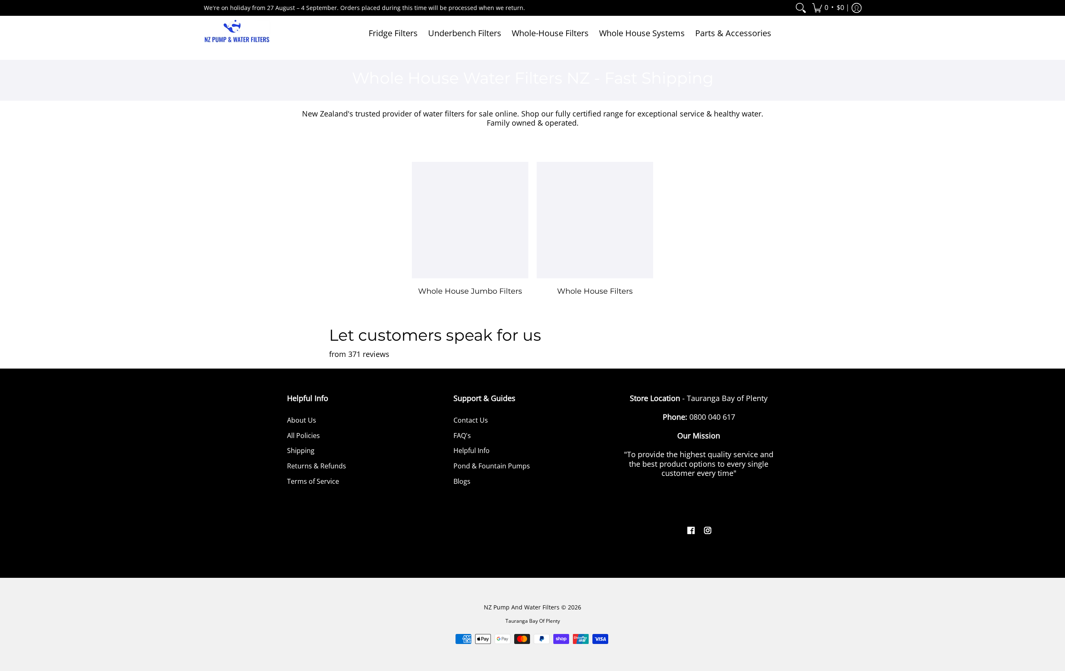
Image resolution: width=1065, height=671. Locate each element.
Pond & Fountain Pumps (491, 465)
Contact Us (470, 420)
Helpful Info (471, 450)
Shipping (301, 450)
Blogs (462, 481)
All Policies (303, 435)
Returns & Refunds (316, 465)
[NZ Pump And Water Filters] (237, 33)
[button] (828, 8)
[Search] (800, 8)
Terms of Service (313, 481)
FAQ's (462, 435)
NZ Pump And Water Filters (522, 607)
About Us (301, 420)
